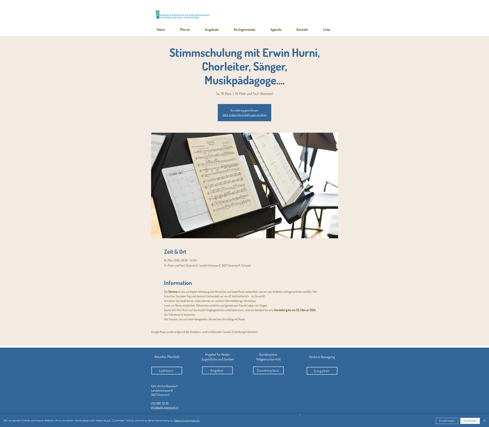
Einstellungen (447, 421)
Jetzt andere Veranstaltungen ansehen (244, 115)
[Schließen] (484, 421)
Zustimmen (470, 421)
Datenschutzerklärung (187, 420)
